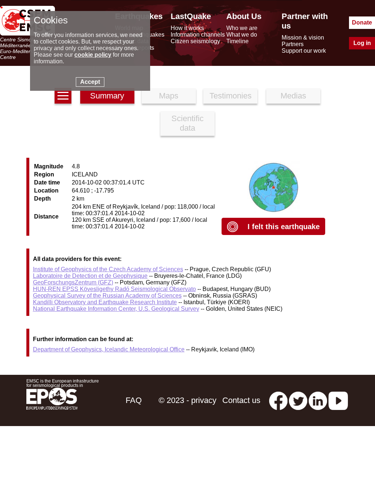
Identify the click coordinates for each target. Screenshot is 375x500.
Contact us (241, 400)
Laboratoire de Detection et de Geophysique (90, 276)
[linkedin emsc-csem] (318, 400)
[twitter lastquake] (298, 400)
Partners (293, 44)
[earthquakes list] (63, 96)
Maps (168, 95)
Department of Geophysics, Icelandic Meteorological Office (109, 349)
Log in (362, 43)
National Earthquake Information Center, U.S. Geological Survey (116, 309)
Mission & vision (303, 37)
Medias (293, 95)
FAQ (134, 400)
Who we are (241, 28)
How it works (187, 28)
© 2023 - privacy (187, 400)
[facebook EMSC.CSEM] (278, 400)
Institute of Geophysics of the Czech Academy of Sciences (108, 269)
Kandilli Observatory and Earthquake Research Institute (105, 302)
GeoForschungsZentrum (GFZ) (73, 282)
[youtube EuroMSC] (338, 400)
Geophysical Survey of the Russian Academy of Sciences (107, 295)
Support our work (304, 51)
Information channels (198, 34)
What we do (241, 34)
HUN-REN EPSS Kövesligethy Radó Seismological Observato (114, 289)
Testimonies (230, 95)
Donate (362, 22)
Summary (107, 95)
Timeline (237, 41)
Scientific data (187, 123)
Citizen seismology (195, 41)
